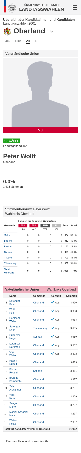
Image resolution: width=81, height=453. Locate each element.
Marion (13, 405)
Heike (13, 422)
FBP (18, 41)
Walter (15, 320)
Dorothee (14, 345)
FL (36, 41)
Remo (12, 396)
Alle (7, 41)
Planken (8, 246)
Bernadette (15, 379)
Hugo (14, 337)
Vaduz (7, 235)
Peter (14, 303)
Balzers (8, 241)
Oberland (38, 302)
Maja (18, 414)
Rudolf (13, 362)
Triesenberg (10, 263)
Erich (14, 328)
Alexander (15, 388)
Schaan (8, 252)
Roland (13, 371)
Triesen (8, 257)
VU (28, 41)
